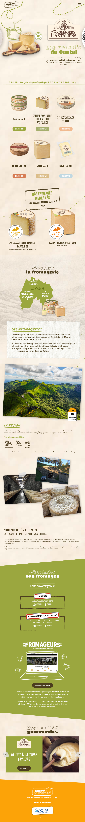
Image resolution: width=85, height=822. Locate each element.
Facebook (49, 604)
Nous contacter (42, 802)
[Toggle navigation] (79, 4)
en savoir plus (19, 129)
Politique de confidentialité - (42, 797)
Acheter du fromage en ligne (42, 685)
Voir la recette (24, 768)
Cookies (55, 797)
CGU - (29, 797)
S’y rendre (39, 604)
